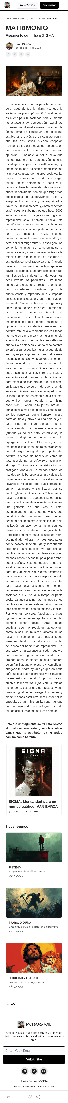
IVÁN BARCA (23, 44)
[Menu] (63, 4)
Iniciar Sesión (27, 5)
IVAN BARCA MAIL (15, 18)
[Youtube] (25, 1071)
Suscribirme (49, 5)
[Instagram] (44, 1071)
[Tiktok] (34, 1071)
